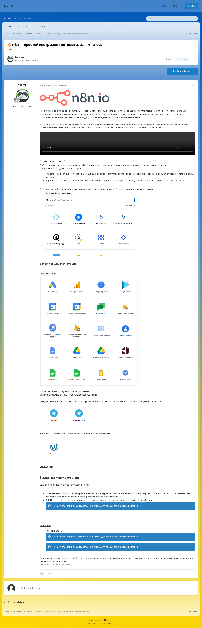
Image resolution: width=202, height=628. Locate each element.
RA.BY (9, 6)
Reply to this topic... (32, 588)
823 (16, 106)
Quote (49, 573)
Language (94, 620)
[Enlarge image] (74, 97)
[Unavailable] (89, 330)
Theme (107, 620)
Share (167, 59)
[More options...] (192, 85)
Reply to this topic (182, 71)
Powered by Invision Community (101, 624)
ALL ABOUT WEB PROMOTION (17, 18)
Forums (8, 26)
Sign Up (191, 6)
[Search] (194, 18)
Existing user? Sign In (169, 6)
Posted (50, 85)
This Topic (182, 18)
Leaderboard (41, 26)
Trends (35, 60)
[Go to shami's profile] (10, 59)
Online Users (23, 26)
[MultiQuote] (42, 574)
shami (21, 57)
